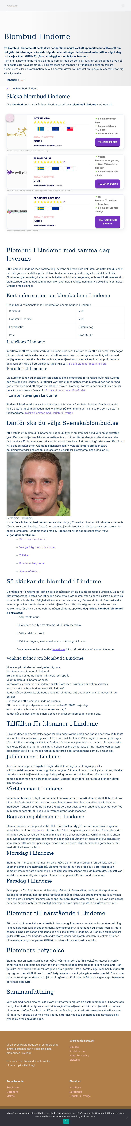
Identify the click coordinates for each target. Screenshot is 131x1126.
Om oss (74, 1046)
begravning (39, 830)
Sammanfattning (29, 571)
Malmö (11, 1096)
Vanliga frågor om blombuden (37, 547)
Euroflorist (42, 158)
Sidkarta (74, 1059)
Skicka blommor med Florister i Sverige (49, 412)
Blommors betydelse (31, 563)
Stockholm (13, 1087)
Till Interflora (107, 142)
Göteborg (12, 1091)
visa (21, 80)
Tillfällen (24, 555)
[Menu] (123, 5)
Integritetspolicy (79, 1055)
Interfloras (59, 649)
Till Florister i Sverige (108, 222)
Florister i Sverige (47, 198)
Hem (9, 88)
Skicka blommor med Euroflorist (65, 390)
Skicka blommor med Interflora (88, 363)
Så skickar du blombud (33, 539)
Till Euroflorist (107, 183)
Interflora (42, 118)
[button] (28, 671)
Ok (66, 1121)
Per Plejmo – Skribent (19, 518)
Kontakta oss (77, 1051)
